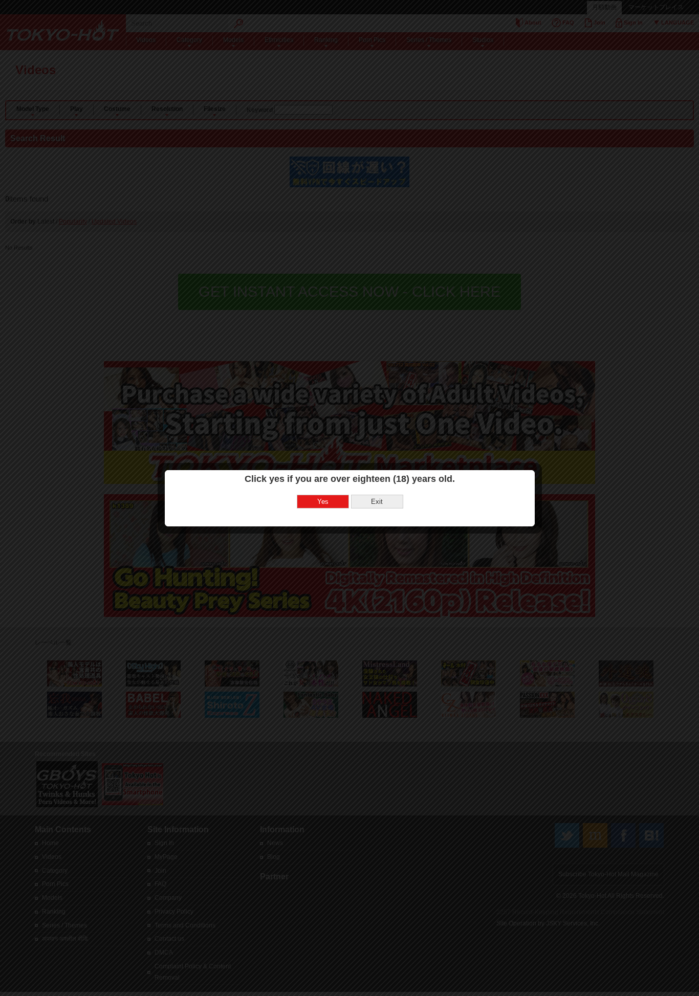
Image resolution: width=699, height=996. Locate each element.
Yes (323, 501)
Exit (377, 501)
